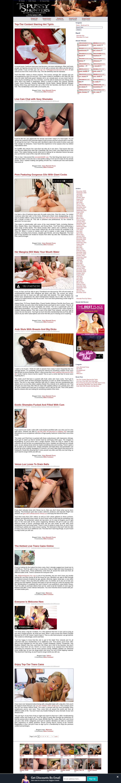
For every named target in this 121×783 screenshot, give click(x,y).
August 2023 (80, 212)
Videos (49, 655)
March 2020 (80, 265)
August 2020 (80, 258)
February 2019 (80, 284)
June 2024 (79, 200)
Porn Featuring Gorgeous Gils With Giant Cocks (41, 174)
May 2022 (79, 231)
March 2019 (80, 283)
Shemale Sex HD (73, 18)
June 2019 (79, 278)
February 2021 (80, 250)
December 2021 (81, 238)
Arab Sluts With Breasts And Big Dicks (35, 329)
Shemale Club (34, 18)
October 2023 (80, 209)
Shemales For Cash (82, 37)
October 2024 (80, 197)
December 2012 (81, 286)
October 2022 (80, 225)
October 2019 (80, 273)
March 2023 (80, 218)
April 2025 (79, 196)
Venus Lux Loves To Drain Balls (32, 464)
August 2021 (80, 244)
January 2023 (80, 221)
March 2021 (80, 249)
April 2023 (79, 217)
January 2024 (80, 205)
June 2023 (79, 213)
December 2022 (81, 223)
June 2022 (79, 229)
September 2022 (81, 226)
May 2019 (79, 279)
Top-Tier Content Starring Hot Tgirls (34, 24)
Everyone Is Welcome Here (29, 601)
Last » (56, 736)
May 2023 (79, 215)
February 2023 (80, 220)
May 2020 (79, 263)
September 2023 (81, 210)
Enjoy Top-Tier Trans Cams (29, 664)
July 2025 (79, 194)
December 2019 (81, 270)
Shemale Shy (80, 35)
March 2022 (80, 234)
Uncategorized (80, 370)
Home (78, 25)
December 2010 (81, 292)
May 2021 (79, 247)
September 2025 (81, 192)
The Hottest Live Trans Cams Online (34, 546)
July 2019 (79, 276)
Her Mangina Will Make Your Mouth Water (37, 252)
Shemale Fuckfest (47, 18)
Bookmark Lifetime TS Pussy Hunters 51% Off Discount (45, 26)
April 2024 (79, 202)
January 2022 (80, 236)
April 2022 (79, 233)
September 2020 (81, 257)
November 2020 (81, 254)
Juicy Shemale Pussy (49, 90)
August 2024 (80, 199)
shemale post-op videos (83, 298)
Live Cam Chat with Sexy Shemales (34, 99)
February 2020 (80, 266)
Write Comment (48, 92)
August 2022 (80, 228)
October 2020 (80, 255)
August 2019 (80, 275)
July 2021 (79, 246)
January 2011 (80, 291)
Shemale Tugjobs (86, 18)
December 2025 (81, 191)
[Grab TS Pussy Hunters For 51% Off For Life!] (60, 16)
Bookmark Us (85, 25)
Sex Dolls (79, 368)
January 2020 (80, 268)
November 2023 (81, 207)
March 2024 (80, 204)
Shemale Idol (60, 18)
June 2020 (79, 262)
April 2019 (79, 281)
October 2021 (80, 241)
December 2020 (81, 252)
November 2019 (81, 271)
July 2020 (79, 260)
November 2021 (81, 239)
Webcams (49, 593)
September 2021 (81, 242)
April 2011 (79, 289)
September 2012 (81, 287)
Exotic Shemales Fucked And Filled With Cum (39, 404)
